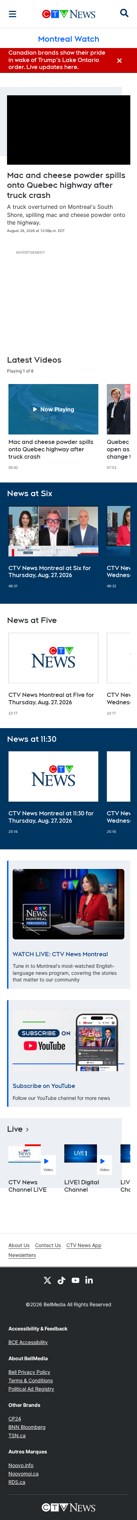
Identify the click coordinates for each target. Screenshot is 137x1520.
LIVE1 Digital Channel (81, 1186)
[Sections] (13, 14)
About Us (19, 1245)
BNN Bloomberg (27, 1427)
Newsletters (22, 1255)
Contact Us (48, 1245)
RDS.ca (16, 1482)
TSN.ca (17, 1435)
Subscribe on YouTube (44, 1086)
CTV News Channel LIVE (27, 1186)
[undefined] (53, 427)
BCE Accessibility (28, 1342)
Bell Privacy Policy (29, 1372)
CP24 (14, 1419)
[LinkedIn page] (89, 1280)
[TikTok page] (61, 1280)
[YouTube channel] (75, 1280)
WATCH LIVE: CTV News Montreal (60, 954)
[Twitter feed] (47, 1280)
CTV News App (84, 1245)
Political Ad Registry (31, 1389)
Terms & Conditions (30, 1380)
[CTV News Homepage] (68, 14)
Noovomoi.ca (23, 1474)
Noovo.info (20, 1465)
